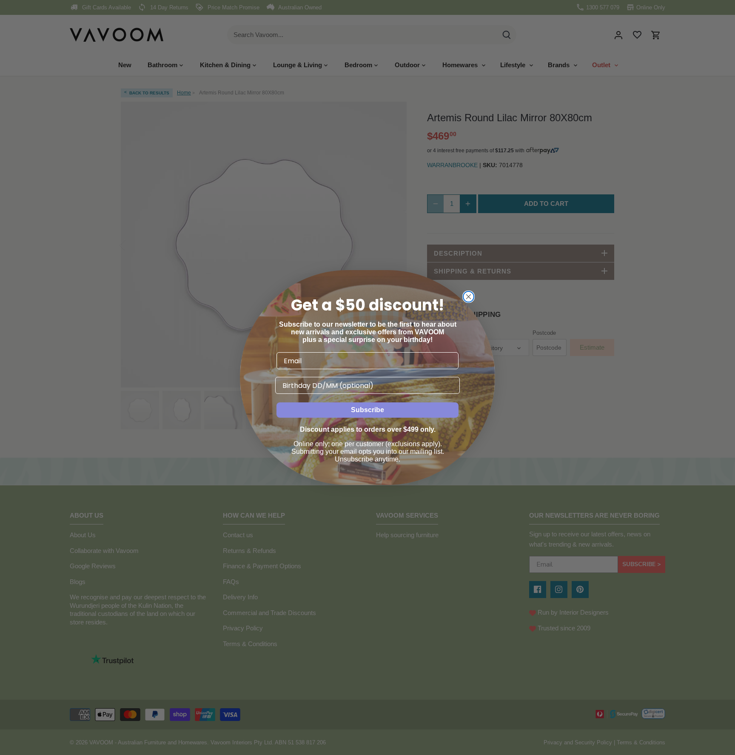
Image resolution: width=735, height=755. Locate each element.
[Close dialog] (468, 296)
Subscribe (367, 409)
